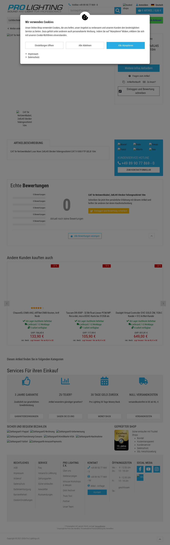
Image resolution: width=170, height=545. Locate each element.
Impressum (33, 54)
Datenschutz (33, 57)
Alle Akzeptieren (125, 45)
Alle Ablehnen (85, 45)
